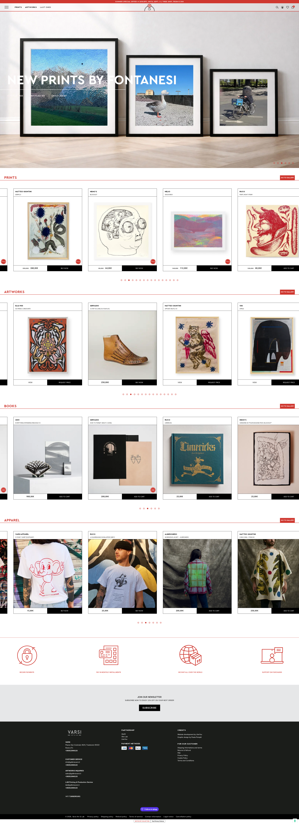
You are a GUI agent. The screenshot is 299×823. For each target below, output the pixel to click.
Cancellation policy (183, 817)
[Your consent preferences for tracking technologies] (295, 821)
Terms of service (136, 817)
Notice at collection (142, 821)
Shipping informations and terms (190, 748)
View (95, 382)
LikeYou (124, 739)
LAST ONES (45, 7)
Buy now (54, 268)
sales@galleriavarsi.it (73, 773)
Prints (18, 7)
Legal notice (168, 817)
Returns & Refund (184, 750)
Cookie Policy (183, 758)
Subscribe (149, 707)
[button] (274, 163)
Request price (129, 382)
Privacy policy (93, 817)
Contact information (153, 817)
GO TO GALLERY (287, 520)
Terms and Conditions (186, 760)
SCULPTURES (51, 96)
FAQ (179, 753)
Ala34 (123, 734)
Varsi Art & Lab (78, 817)
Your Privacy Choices (158, 821)
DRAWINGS (32, 96)
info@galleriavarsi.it (72, 762)
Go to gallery (287, 177)
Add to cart (203, 268)
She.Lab (124, 737)
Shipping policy (107, 817)
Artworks (31, 7)
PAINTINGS (13, 96)
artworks (43, 80)
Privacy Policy (183, 755)
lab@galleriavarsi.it (72, 785)
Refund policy (121, 817)
